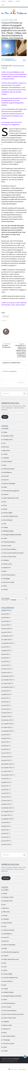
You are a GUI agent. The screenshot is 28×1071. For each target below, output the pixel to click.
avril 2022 (6, 793)
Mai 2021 (5, 833)
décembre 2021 (7, 808)
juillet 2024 (6, 694)
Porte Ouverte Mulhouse (9, 549)
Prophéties (6, 560)
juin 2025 (5, 654)
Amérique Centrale (8, 436)
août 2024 (6, 691)
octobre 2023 (7, 727)
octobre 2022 (7, 771)
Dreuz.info (6, 476)
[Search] (2, 4)
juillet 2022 (6, 782)
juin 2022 (5, 786)
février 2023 (6, 756)
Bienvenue (6, 447)
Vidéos (5, 586)
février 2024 (6, 712)
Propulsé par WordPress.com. (9, 1061)
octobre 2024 (7, 683)
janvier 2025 (6, 672)
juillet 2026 (6, 610)
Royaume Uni (6, 567)
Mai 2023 (5, 745)
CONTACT (18, 1)
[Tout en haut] (25, 1056)
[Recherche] (24, 393)
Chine (4, 465)
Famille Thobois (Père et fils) (11, 498)
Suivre (4, 417)
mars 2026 (6, 625)
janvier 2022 (6, 804)
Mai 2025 (5, 658)
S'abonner (6, 878)
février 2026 (6, 628)
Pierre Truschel (7, 545)
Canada (5, 454)
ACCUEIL (3, 1)
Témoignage (6, 578)
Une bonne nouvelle (8, 582)
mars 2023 (6, 753)
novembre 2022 (7, 767)
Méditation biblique (8, 531)
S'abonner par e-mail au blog (10, 403)
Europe (5, 487)
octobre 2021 (6, 815)
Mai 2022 (5, 789)
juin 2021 (5, 830)
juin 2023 (5, 742)
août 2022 (6, 778)
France (11, 20)
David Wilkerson (7, 472)
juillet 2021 (6, 826)
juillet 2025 (6, 650)
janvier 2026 (6, 632)
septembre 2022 (7, 775)
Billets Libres (6, 450)
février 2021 (6, 844)
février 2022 (6, 800)
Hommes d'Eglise (7, 512)
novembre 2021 (7, 811)
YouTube (5, 589)
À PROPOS (10, 1)
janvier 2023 (6, 760)
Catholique (6, 458)
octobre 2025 (7, 639)
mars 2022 (6, 797)
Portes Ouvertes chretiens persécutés (13, 553)
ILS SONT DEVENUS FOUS (10, 516)
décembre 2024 (7, 676)
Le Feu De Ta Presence (12, 1058)
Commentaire (20, 382)
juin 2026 (5, 614)
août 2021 (6, 822)
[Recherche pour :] (14, 393)
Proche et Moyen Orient (9, 556)
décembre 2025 (7, 636)
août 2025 (6, 647)
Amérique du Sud (7, 439)
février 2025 (6, 669)
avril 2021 (5, 837)
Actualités (4, 20)
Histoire (5, 509)
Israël (15, 20)
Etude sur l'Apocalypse (9, 483)
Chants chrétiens (7, 461)
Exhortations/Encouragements (11, 490)
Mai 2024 (5, 702)
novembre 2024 (7, 680)
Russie (5, 571)
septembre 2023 (7, 731)
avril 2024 (6, 705)
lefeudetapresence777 (10, 60)
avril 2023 (6, 749)
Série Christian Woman (9, 575)
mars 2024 (6, 709)
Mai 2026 (5, 617)
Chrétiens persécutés (9, 469)
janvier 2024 (6, 716)
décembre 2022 (7, 764)
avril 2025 (6, 661)
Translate (13, 600)
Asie (4, 443)
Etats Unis (6, 479)
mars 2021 (6, 840)
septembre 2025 (7, 643)
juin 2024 (5, 698)
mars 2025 (6, 665)
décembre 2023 (7, 720)
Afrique (5, 432)
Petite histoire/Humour (9, 542)
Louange (5, 527)
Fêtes (4, 501)
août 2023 (6, 734)
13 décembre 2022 (9, 59)
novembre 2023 (7, 723)
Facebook (5, 494)
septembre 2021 (7, 819)
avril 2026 (6, 621)
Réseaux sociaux (7, 564)
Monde (5, 538)
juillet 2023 (6, 738)
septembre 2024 (7, 687)
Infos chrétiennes (8, 520)
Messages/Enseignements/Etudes (12, 534)
